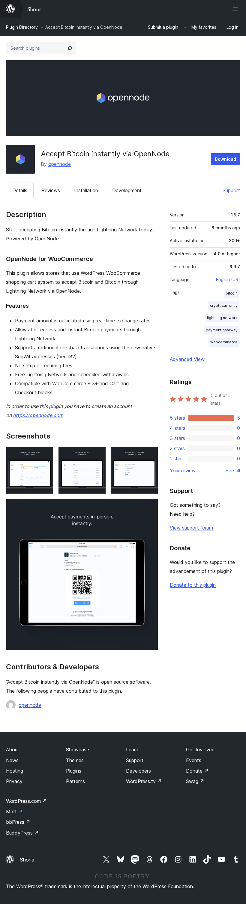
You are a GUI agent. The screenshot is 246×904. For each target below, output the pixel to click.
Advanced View (187, 359)
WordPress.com (26, 801)
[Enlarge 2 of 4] (98, 455)
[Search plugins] (70, 48)
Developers (138, 771)
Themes (75, 760)
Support (231, 190)
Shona (27, 860)
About (12, 750)
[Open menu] (236, 9)
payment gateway (222, 330)
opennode (59, 164)
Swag (195, 781)
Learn (132, 750)
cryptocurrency (224, 305)
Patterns (75, 781)
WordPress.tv (144, 781)
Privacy (14, 781)
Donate (197, 771)
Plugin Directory (22, 27)
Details (19, 190)
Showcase (77, 750)
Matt (14, 811)
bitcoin (232, 293)
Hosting (14, 771)
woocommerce (224, 342)
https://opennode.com (38, 415)
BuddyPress (22, 833)
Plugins (73, 771)
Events (193, 760)
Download (225, 159)
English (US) (228, 279)
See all (233, 471)
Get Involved (200, 750)
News (12, 760)
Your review (183, 471)
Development (127, 190)
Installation (86, 190)
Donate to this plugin (193, 585)
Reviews (50, 190)
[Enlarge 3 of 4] (150, 455)
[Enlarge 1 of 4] (45, 455)
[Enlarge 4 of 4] (150, 507)
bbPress (18, 822)
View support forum (191, 528)
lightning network (222, 318)
